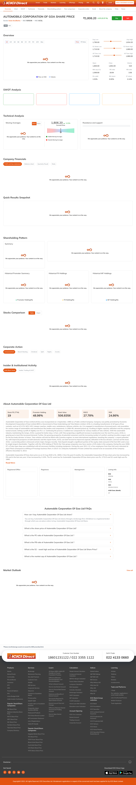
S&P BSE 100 (94, 677)
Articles (113, 671)
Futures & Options (12, 691)
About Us (31, 691)
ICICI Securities (94, 709)
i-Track (113, 690)
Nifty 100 (93, 688)
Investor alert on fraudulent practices (36, 704)
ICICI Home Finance (96, 729)
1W (11, 42)
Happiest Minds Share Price (36, 734)
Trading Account (74, 720)
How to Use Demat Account (57, 687)
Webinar (113, 674)
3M (18, 42)
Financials (41, 9)
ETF (8, 685)
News (123, 9)
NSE (109, 479)
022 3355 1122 (82, 657)
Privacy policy (32, 698)
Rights (49, 352)
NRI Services (31, 685)
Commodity (10, 677)
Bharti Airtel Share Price (35, 742)
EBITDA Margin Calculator (77, 678)
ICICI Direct (93, 726)
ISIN (109, 485)
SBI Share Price (12, 709)
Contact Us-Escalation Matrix (35, 694)
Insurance (10, 682)
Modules (113, 679)
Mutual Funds (11, 674)
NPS (8, 688)
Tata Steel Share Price (14, 727)
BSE (109, 474)
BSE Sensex (93, 679)
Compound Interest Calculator (75, 675)
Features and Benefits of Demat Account (56, 695)
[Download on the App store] (111, 773)
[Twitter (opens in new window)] (14, 772)
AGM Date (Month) (114, 490)
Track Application (116, 703)
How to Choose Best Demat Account (57, 690)
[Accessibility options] (102, 2)
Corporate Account (75, 723)
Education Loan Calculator (77, 706)
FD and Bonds (11, 679)
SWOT (23, 9)
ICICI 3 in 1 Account (75, 714)
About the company (105, 9)
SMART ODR (32, 701)
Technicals (31, 9)
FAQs (116, 9)
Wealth (30, 682)
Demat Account (74, 717)
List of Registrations (34, 721)
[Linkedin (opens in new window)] (18, 772)
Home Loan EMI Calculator (77, 703)
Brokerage (31, 671)
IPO (8, 693)
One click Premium (33, 677)
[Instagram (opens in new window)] (9, 772)
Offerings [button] (72, 2)
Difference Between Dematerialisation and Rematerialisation (55, 679)
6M (22, 42)
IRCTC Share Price (12, 716)
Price (77, 42)
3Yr (29, 42)
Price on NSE (42, 77)
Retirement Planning (34, 674)
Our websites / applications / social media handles (119, 694)
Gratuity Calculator (75, 690)
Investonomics (115, 682)
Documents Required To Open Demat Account (56, 699)
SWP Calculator (74, 695)
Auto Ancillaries (14, 21)
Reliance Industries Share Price (15, 713)
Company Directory (13, 730)
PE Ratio (83, 42)
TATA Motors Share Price (35, 750)
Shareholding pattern (54, 9)
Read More (10, 463)
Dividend (34, 352)
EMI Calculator (73, 687)
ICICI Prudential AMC (96, 721)
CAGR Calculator (74, 701)
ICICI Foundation (95, 706)
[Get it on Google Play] (126, 773)
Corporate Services (33, 688)
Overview (8, 9)
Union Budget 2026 (13, 696)
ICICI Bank (93, 703)
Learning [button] (62, 2)
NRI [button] (88, 2)
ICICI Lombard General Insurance (97, 713)
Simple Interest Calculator (77, 671)
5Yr (33, 42)
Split (42, 352)
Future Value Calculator (76, 681)
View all (130, 570)
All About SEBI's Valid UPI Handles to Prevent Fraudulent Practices (57, 673)
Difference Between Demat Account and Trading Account (57, 709)
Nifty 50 (92, 693)
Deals (94, 9)
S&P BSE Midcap (95, 674)
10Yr (37, 42)
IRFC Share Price (12, 719)
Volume (53, 77)
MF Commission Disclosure (36, 718)
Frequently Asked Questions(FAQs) (33, 709)
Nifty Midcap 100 (95, 682)
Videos (113, 677)
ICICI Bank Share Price (35, 748)
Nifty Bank (93, 691)
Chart (16, 9)
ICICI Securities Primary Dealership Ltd (97, 733)
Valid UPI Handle (33, 724)
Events (57, 352)
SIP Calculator (73, 698)
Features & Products (34, 713)
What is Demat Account (56, 684)
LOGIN (110, 2)
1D (7, 42)
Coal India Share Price (34, 745)
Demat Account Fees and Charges (56, 704)
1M (15, 42)
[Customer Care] (98, 2)
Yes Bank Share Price (13, 725)
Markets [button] (53, 2)
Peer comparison (69, 9)
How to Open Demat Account (55, 715)
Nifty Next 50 (94, 685)
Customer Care (32, 679)
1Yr (26, 42)
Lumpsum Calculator (75, 684)
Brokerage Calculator (75, 692)
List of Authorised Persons (119, 698)
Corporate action (83, 9)
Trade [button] (45, 2)
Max (42, 42)
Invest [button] (38, 2)
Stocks (9, 671)
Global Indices (94, 671)
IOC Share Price (12, 722)
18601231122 (58, 657)
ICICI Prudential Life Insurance (96, 717)
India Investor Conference (15, 699)
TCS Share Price (33, 736)
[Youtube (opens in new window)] (23, 772)
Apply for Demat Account (124, 2)
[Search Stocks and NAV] (93, 2)
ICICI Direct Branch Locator (36, 715)
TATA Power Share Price (35, 739)
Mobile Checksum (116, 700)
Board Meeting (23, 352)
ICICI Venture (94, 724)
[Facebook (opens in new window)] (4, 772)
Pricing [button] (81, 2)
